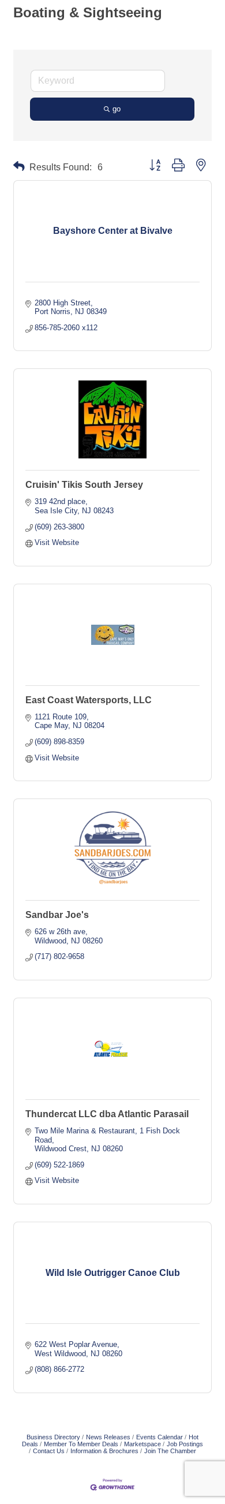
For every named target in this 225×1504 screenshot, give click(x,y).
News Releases (108, 1437)
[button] (19, 166)
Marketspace (142, 1443)
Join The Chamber (170, 1450)
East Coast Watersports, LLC (88, 700)
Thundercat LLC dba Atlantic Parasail (107, 1114)
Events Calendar (159, 1437)
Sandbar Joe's (57, 915)
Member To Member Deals (81, 1443)
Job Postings (185, 1443)
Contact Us (49, 1450)
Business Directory (53, 1437)
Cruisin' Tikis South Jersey (84, 485)
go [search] (116, 109)
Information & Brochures (104, 1450)
